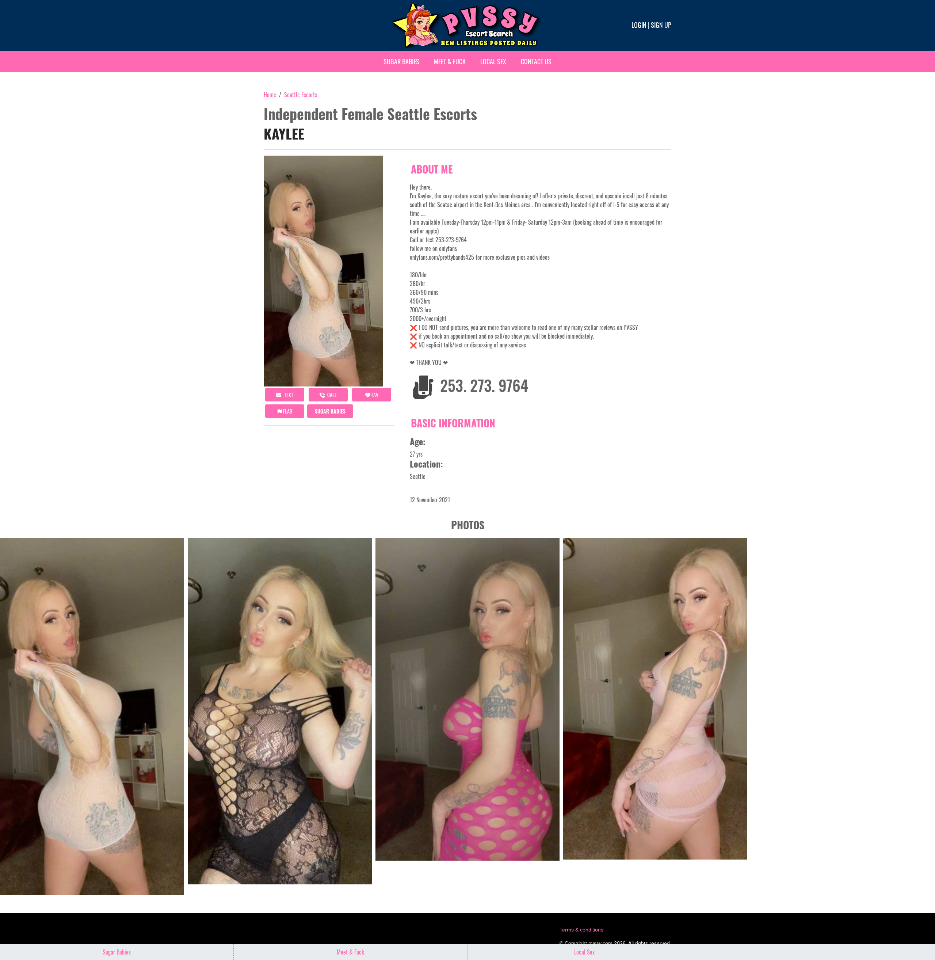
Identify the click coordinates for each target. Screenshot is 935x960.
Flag (287, 411)
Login (638, 25)
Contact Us (536, 61)
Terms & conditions (581, 930)
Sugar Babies (401, 61)
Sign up (661, 25)
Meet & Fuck (450, 61)
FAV (374, 395)
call (331, 395)
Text (288, 395)
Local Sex (493, 61)
